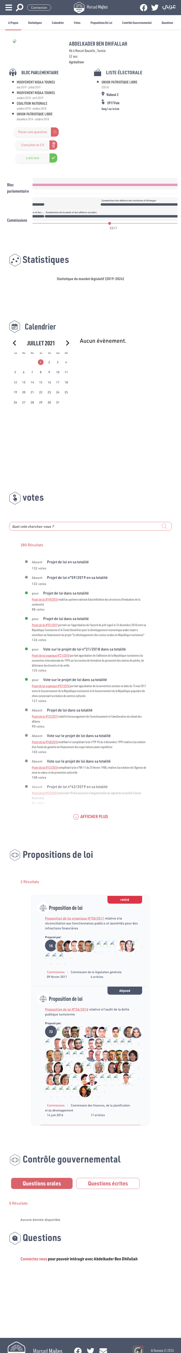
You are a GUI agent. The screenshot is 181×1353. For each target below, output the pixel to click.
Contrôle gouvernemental (137, 22)
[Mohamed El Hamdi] (48, 1043)
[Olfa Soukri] (55, 1067)
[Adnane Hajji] (89, 1055)
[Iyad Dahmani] (99, 1032)
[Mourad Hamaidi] (116, 1043)
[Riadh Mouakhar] (92, 1032)
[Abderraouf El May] (130, 1067)
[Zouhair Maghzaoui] (110, 1055)
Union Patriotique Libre (35, 113)
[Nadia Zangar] (110, 1067)
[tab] (41, 362)
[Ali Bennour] (72, 1032)
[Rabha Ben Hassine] (103, 1067)
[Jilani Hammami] (75, 1055)
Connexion (39, 7)
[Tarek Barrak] (96, 1043)
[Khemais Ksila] (79, 946)
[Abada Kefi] (96, 1067)
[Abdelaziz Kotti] (58, 946)
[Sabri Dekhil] (106, 1032)
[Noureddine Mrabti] (55, 958)
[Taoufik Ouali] (96, 1091)
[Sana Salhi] (55, 1079)
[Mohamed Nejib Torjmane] (89, 1067)
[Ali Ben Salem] (62, 1067)
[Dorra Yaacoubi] (113, 946)
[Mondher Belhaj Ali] (82, 1067)
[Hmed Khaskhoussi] (96, 1055)
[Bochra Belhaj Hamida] (92, 946)
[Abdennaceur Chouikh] (85, 946)
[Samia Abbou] (69, 1043)
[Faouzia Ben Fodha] (126, 946)
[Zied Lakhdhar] (75, 1043)
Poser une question (32, 132)
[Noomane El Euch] (62, 1043)
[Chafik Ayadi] (55, 1055)
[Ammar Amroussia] (82, 1043)
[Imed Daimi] (126, 1032)
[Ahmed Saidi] (96, 1079)
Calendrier (58, 22)
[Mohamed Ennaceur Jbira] (69, 1067)
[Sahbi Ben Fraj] (75, 1079)
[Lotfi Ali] (89, 1079)
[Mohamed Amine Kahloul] (106, 946)
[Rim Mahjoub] (69, 1091)
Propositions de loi (101, 22)
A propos (13, 22)
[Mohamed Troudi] (48, 1067)
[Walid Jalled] (123, 1067)
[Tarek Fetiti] (120, 946)
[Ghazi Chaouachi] (55, 1043)
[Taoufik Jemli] (99, 946)
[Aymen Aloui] (103, 1043)
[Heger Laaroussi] (48, 1079)
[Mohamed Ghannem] (65, 1032)
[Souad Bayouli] (62, 1055)
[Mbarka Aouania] (69, 1055)
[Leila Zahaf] (82, 1079)
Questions (167, 22)
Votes (77, 22)
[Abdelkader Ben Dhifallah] (48, 958)
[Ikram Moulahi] (75, 1067)
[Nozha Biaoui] (82, 1091)
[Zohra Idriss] (62, 1079)
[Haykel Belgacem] (123, 1043)
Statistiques (35, 22)
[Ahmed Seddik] (82, 1055)
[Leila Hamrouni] (65, 946)
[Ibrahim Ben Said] (120, 1032)
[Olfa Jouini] (62, 958)
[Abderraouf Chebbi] (62, 1091)
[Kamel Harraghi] (133, 946)
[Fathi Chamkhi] (48, 1055)
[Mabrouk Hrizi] (113, 1032)
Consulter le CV (32, 145)
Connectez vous (34, 1258)
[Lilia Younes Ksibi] (75, 1091)
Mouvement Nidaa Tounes (36, 81)
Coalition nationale (32, 103)
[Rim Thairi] (133, 1032)
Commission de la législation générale (96, 972)
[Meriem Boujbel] (116, 1067)
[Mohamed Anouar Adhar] (79, 1032)
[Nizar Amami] (110, 1043)
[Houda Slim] (89, 1091)
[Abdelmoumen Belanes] (130, 1043)
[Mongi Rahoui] (89, 1043)
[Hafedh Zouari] (85, 1032)
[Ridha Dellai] (103, 1055)
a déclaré (32, 158)
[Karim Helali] (58, 1032)
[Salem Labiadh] (116, 1055)
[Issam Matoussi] (72, 946)
